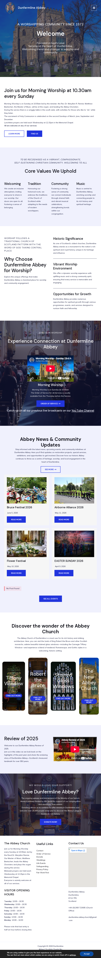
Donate (39, 857)
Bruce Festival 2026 (19, 507)
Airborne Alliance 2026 (69, 507)
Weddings (40, 860)
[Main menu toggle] (94, 8)
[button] (14, 134)
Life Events (41, 863)
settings (72, 955)
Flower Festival (16, 561)
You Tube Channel (83, 410)
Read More (16, 519)
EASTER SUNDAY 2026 (68, 561)
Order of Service (43, 854)
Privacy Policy (42, 869)
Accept (87, 954)
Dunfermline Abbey (32, 8)
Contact (39, 850)
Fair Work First (42, 872)
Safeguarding (42, 866)
